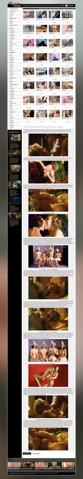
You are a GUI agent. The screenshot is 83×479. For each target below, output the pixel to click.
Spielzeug (11, 62)
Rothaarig (11, 59)
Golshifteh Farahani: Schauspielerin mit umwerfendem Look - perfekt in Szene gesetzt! (14, 204)
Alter (47, 8)
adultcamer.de (15, 3)
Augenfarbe (50, 8)
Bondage (11, 21)
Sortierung (67, 8)
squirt (11, 69)
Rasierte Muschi (12, 52)
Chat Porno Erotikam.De (14, 9)
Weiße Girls (12, 67)
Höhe (62, 8)
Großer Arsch (12, 91)
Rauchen (11, 54)
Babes (11, 16)
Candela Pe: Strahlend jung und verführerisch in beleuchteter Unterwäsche (13, 172)
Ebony (11, 26)
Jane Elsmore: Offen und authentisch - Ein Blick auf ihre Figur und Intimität (14, 218)
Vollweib (11, 125)
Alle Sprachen (41, 8)
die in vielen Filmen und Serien (48, 301)
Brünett (11, 23)
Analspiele (12, 13)
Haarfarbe (54, 8)
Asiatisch (11, 74)
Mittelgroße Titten (13, 43)
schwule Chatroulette (13, 8)
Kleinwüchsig (12, 38)
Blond (11, 20)
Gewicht (64, 8)
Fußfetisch (12, 28)
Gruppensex (12, 33)
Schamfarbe (58, 8)
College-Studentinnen (13, 25)
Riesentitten (12, 57)
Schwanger (12, 120)
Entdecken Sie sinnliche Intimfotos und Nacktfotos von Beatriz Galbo (14, 188)
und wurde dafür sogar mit (68, 302)
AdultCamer (12, 71)
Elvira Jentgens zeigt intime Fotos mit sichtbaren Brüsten (14, 142)
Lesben (11, 42)
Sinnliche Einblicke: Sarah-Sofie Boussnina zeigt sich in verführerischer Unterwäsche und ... (14, 156)
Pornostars (12, 50)
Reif (10, 55)
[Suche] (63, 6)
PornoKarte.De (12, 11)
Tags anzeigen (72, 8)
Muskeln (11, 47)
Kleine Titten (12, 37)
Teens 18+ (11, 64)
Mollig (11, 45)
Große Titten (12, 30)
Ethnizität (45, 8)
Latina (11, 40)
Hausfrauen (12, 35)
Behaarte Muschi (13, 18)
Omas (11, 108)
